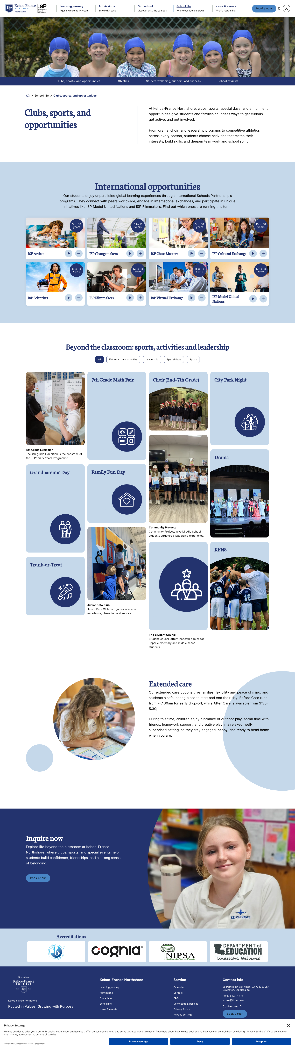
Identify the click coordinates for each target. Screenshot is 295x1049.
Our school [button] (145, 6)
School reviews (228, 81)
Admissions (106, 992)
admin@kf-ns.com (233, 1000)
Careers (177, 992)
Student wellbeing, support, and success (173, 81)
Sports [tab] (193, 359)
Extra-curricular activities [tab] (123, 359)
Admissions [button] (107, 6)
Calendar (178, 987)
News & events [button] (225, 6)
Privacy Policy (181, 1009)
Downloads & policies (185, 1003)
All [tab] (99, 359)
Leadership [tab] (152, 359)
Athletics (123, 81)
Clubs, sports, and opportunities (78, 81)
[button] (286, 8)
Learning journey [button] (71, 6)
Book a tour (38, 878)
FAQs (176, 998)
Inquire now (264, 8)
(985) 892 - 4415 (233, 995)
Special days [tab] (174, 359)
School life (41, 95)
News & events (108, 1009)
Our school (106, 998)
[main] (147, 533)
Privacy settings (182, 1014)
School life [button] (184, 6)
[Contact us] (279, 8)
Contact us (230, 1006)
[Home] (25, 8)
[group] (56, 951)
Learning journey (109, 987)
